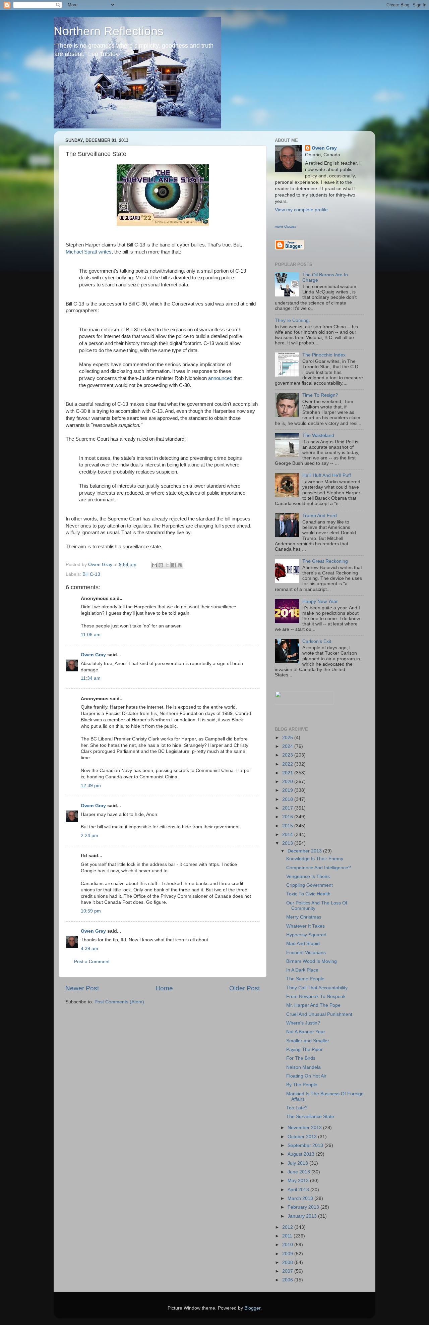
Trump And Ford (319, 515)
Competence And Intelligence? (318, 867)
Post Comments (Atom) (119, 1001)
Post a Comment (92, 961)
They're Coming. (292, 320)
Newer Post (82, 988)
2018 (288, 799)
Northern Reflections (109, 31)
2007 (288, 1271)
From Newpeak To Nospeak (316, 996)
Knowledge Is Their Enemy (314, 858)
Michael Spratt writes (89, 252)
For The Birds (300, 1058)
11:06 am (91, 634)
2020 (288, 781)
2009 (288, 1253)
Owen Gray (93, 654)
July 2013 (298, 1163)
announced (220, 378)
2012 (288, 1227)
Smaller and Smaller (307, 1040)
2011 (288, 1235)
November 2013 (305, 1127)
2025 (288, 737)
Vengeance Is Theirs (308, 876)
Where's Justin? (303, 1023)
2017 (288, 808)
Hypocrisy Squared (306, 934)
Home (164, 988)
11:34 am (91, 678)
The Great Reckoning (325, 561)
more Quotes (285, 226)
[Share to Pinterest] (180, 565)
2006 (288, 1279)
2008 (288, 1262)
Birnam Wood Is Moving (311, 961)
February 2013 (304, 1207)
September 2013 (306, 1145)
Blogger (252, 1308)
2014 (288, 834)
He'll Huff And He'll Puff (326, 475)
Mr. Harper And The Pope (313, 1005)
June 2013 (299, 1171)
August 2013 (302, 1154)
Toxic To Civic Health (308, 893)
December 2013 (305, 850)
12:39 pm (91, 785)
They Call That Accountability (317, 987)
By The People (301, 1084)
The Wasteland (318, 435)
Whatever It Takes (305, 926)
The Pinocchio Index (324, 354)
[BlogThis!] (161, 565)
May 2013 (299, 1180)
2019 (288, 790)
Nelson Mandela (303, 1067)
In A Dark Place (302, 970)
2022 (288, 764)
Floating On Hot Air (306, 1076)
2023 (288, 755)
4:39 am (89, 948)
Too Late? (297, 1107)
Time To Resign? (320, 395)
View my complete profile (301, 209)
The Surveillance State (310, 1116)
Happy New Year (320, 601)
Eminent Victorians (306, 952)
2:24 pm (89, 835)
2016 (288, 816)
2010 (288, 1244)
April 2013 (299, 1189)
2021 (288, 772)
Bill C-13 (91, 574)
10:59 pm (91, 911)
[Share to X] (167, 565)
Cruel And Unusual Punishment (319, 1014)
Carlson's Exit (316, 641)
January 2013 (303, 1216)
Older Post (244, 988)
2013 (288, 843)
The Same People (305, 978)
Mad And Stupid (303, 943)
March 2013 (301, 1198)
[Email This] (154, 565)
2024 (288, 746)
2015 (288, 825)
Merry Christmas (303, 917)
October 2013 (303, 1136)
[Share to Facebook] (173, 565)
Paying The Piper (304, 1049)
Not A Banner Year (305, 1031)
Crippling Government (309, 885)
